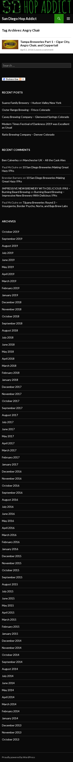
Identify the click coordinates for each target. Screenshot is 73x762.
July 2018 (7, 337)
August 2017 (10, 415)
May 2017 (8, 436)
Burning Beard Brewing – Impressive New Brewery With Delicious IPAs (33, 193)
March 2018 (9, 365)
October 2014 (10, 654)
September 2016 (12, 492)
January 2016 (10, 549)
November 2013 (11, 732)
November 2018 (11, 309)
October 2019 (10, 231)
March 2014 (9, 704)
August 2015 (10, 584)
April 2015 (8, 612)
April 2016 (8, 527)
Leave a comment (44, 49)
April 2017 (8, 443)
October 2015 (10, 570)
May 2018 (8, 351)
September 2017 (12, 408)
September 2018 (12, 323)
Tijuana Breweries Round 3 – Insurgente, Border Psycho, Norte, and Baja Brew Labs (35, 204)
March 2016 (9, 535)
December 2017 (11, 386)
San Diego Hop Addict (19, 18)
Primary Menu (68, 18)
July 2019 (7, 252)
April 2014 (8, 697)
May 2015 (8, 605)
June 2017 (8, 429)
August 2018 (10, 330)
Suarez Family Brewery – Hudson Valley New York (31, 102)
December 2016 (11, 471)
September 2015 (12, 577)
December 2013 (11, 725)
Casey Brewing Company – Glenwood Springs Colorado (35, 117)
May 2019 (8, 267)
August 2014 (10, 669)
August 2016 (10, 499)
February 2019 (10, 288)
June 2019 (8, 260)
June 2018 (8, 344)
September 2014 (12, 661)
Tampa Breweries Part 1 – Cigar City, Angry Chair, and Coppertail (45, 43)
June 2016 (8, 513)
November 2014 (11, 647)
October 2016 (10, 485)
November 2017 (11, 393)
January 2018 (10, 379)
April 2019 (8, 274)
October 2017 (10, 401)
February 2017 (10, 457)
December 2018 (11, 302)
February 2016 (10, 542)
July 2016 (7, 506)
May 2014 (8, 690)
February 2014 (10, 711)
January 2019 (10, 295)
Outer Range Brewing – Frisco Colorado (26, 109)
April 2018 (8, 358)
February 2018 (10, 372)
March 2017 (9, 450)
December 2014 (11, 640)
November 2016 (11, 478)
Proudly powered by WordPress (18, 757)
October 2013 (10, 739)
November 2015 (11, 563)
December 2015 (11, 556)
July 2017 (7, 422)
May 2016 (8, 520)
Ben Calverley (10, 160)
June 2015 (8, 598)
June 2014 (8, 683)
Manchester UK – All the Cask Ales (44, 160)
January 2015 (10, 633)
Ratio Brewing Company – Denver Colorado (28, 134)
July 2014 (7, 676)
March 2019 (9, 281)
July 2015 (7, 591)
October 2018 (10, 316)
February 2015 (10, 626)
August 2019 (10, 245)
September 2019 (12, 238)
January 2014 (10, 718)
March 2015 (9, 619)
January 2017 (10, 464)
